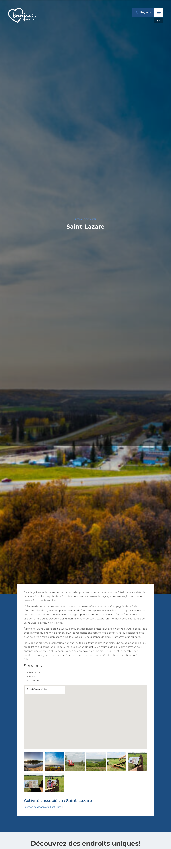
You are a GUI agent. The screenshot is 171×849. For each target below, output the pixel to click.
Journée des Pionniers (36, 807)
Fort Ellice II (56, 807)
